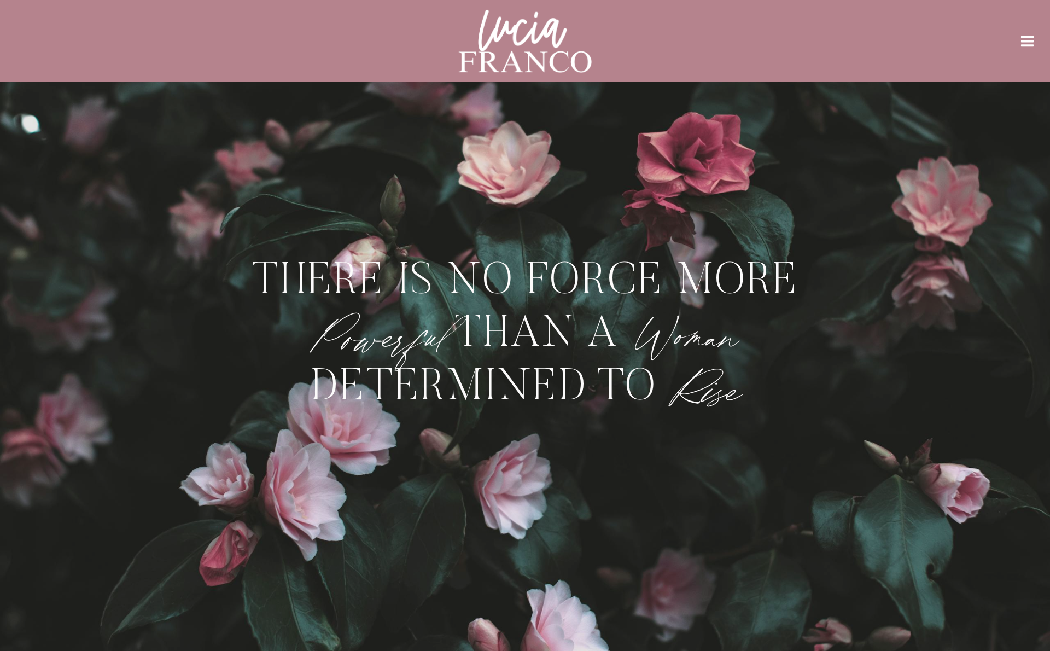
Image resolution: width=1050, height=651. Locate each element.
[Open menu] (1027, 41)
